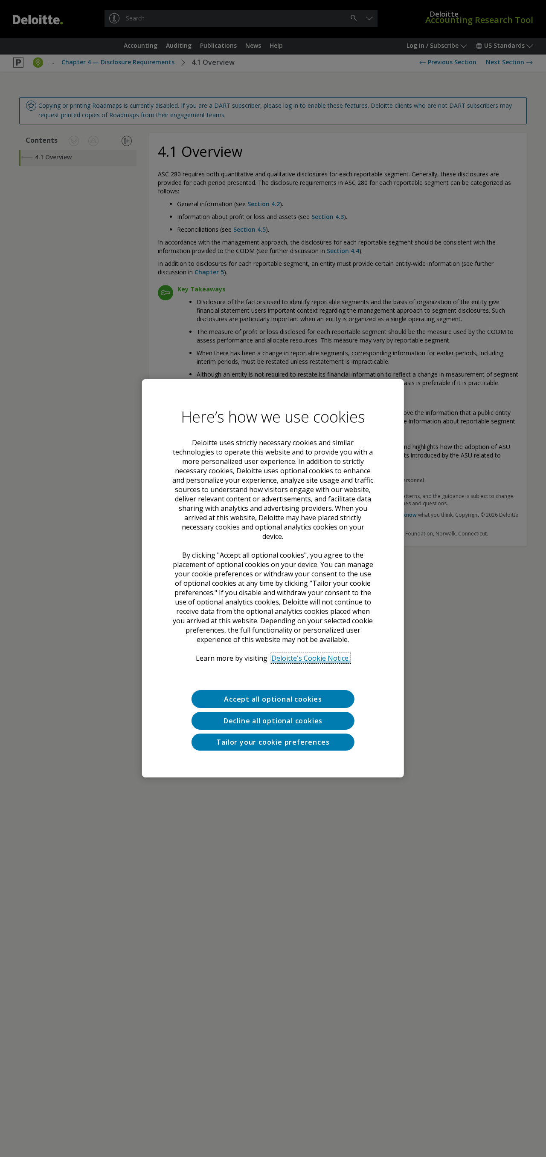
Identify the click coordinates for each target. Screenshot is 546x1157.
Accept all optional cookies (273, 699)
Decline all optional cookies (273, 720)
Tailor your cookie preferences (272, 742)
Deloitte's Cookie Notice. (310, 658)
